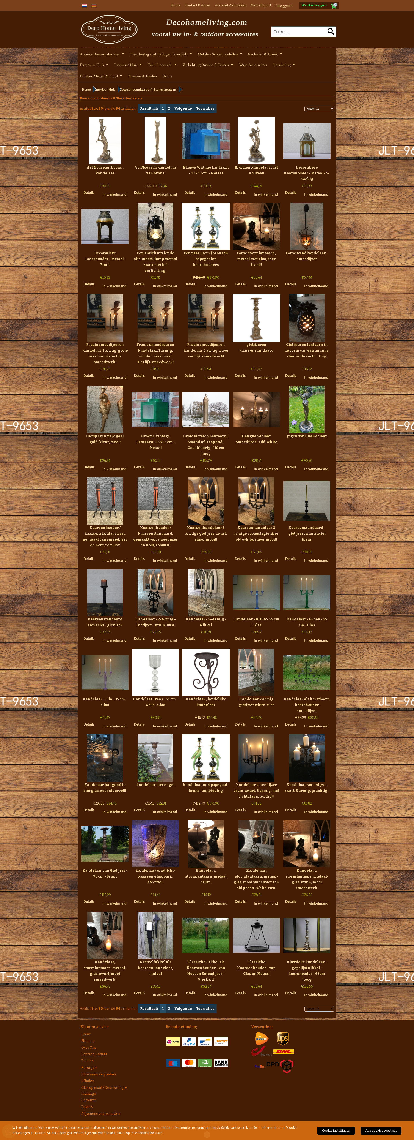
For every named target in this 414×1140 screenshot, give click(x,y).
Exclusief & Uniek (263, 54)
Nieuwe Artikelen (142, 76)
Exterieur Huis (92, 65)
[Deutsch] (94, 5)
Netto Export (261, 5)
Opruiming (282, 65)
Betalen (87, 1061)
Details (88, 193)
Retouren (89, 1100)
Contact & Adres (198, 5)
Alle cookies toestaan (381, 1130)
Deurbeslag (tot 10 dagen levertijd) (159, 54)
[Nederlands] (84, 5)
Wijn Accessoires (253, 65)
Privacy (87, 1107)
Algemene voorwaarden (100, 1114)
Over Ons (88, 1047)
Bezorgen (89, 1068)
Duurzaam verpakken (98, 1074)
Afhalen (87, 1081)
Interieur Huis (126, 65)
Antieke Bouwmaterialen (100, 54)
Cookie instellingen (336, 1130)
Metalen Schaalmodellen (218, 54)
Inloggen (283, 6)
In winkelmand (114, 195)
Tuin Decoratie (161, 65)
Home (175, 5)
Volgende (183, 108)
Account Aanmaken (230, 5)
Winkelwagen (314, 5)
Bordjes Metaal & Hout (99, 76)
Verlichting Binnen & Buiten (206, 65)
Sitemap (88, 1041)
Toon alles (205, 108)
